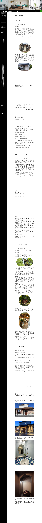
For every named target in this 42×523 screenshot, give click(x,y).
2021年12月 (2, 86)
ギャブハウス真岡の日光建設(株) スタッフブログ (9, 11)
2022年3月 (2, 83)
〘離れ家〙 (18, 20)
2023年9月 (2, 65)
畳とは (17, 192)
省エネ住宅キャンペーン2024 (24, 85)
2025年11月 (2, 40)
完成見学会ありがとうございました (24, 395)
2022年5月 (2, 81)
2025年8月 (2, 43)
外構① (2, 26)
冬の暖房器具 (19, 118)
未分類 (15, 83)
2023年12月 (2, 62)
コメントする (22, 86)
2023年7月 (2, 67)
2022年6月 (2, 80)
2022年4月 (2, 82)
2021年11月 (2, 87)
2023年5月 (2, 69)
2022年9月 (2, 77)
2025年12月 (2, 39)
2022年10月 (2, 76)
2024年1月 (2, 61)
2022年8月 (2, 78)
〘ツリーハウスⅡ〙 (21, 244)
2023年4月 (2, 70)
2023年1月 (2, 73)
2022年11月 (2, 75)
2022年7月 (2, 79)
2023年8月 (2, 66)
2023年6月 (2, 68)
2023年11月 (2, 63)
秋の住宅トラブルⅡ (21, 154)
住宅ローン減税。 (20, 346)
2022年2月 (2, 84)
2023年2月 (2, 72)
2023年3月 (2, 71)
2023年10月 (2, 64)
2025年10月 (2, 41)
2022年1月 (2, 85)
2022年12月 (2, 74)
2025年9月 (2, 42)
